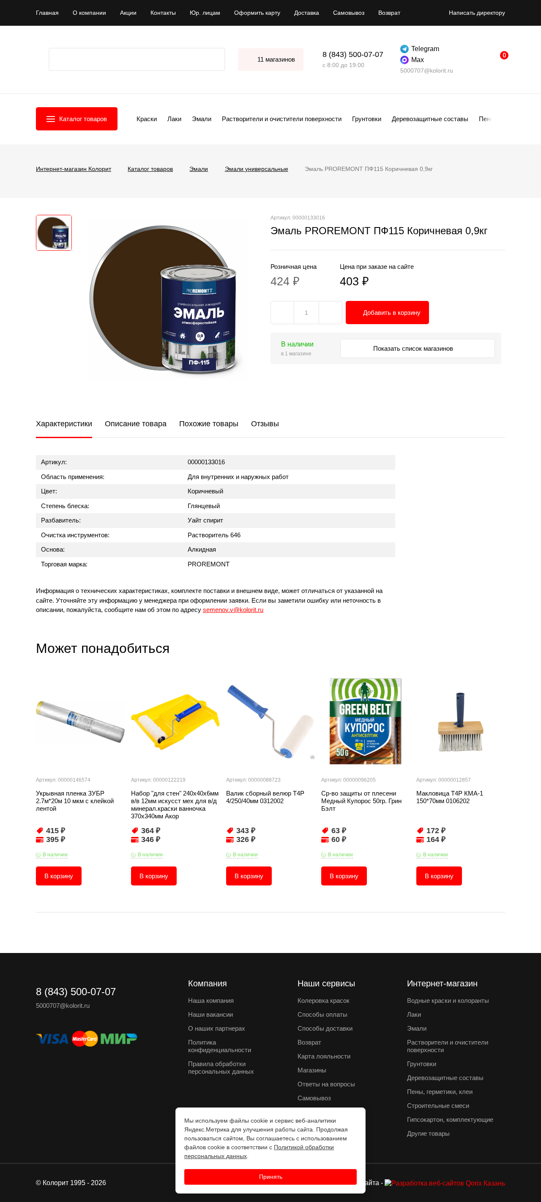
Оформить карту (257, 12)
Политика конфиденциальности (219, 1046)
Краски (147, 118)
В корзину (58, 876)
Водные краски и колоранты (448, 1000)
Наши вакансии (210, 1014)
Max (417, 59)
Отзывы (265, 424)
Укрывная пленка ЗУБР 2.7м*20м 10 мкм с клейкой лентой (75, 801)
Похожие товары (208, 424)
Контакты (163, 12)
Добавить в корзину (392, 312)
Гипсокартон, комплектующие (450, 1119)
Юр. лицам (205, 12)
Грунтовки (366, 118)
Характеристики (64, 424)
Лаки (174, 118)
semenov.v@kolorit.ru (233, 609)
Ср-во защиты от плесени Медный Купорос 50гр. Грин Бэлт (361, 801)
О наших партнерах (216, 1028)
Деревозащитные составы (430, 118)
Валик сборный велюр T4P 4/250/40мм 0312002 (265, 797)
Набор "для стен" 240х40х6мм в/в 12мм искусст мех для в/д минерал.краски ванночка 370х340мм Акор (175, 805)
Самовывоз (348, 12)
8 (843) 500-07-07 (352, 54)
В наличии (55, 855)
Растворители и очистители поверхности (282, 118)
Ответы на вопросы (326, 1084)
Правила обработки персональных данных (221, 1067)
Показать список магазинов (414, 348)
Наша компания (211, 1000)
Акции (128, 12)
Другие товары (428, 1133)
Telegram (425, 48)
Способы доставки (325, 1028)
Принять (270, 1176)
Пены (487, 118)
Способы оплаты (322, 1014)
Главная (47, 12)
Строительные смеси (438, 1105)
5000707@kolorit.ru (426, 70)
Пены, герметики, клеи (440, 1091)
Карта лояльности (324, 1056)
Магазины (312, 1070)
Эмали (201, 118)
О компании (89, 12)
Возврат (389, 12)
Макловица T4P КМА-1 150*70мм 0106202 (449, 797)
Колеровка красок (324, 1000)
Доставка (306, 12)
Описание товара (136, 424)
